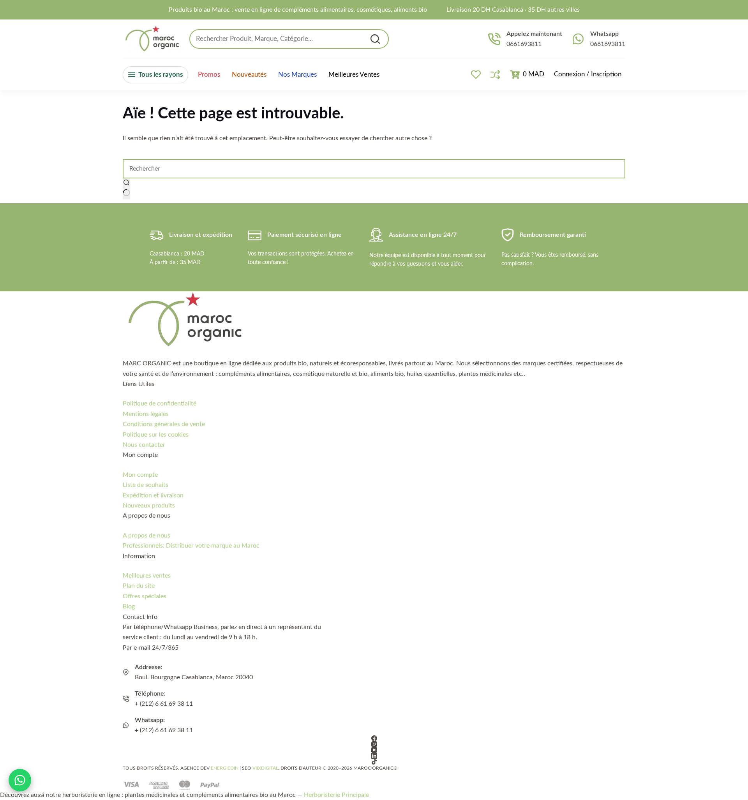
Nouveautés (249, 75)
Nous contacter (144, 445)
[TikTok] (374, 762)
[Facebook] (374, 738)
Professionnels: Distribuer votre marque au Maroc (191, 546)
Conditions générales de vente (164, 424)
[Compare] (495, 74)
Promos (209, 75)
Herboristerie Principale (336, 795)
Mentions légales (146, 414)
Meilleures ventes (353, 74)
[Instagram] (374, 744)
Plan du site (139, 586)
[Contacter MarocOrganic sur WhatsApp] (20, 780)
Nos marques (297, 75)
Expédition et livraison (153, 495)
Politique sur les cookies (156, 435)
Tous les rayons (160, 74)
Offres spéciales (144, 596)
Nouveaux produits (149, 505)
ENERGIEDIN (224, 768)
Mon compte (140, 475)
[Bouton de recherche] (126, 188)
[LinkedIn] (374, 756)
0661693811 (524, 44)
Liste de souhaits (145, 485)
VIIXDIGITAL (265, 768)
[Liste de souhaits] (476, 74)
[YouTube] (374, 750)
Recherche (375, 39)
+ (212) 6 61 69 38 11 (164, 704)
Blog (129, 606)
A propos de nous (146, 535)
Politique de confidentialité (159, 403)
